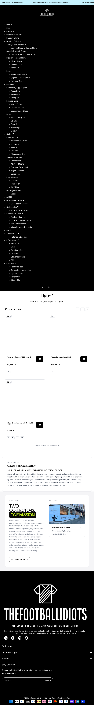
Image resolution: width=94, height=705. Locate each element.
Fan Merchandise (18, 223)
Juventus (15, 180)
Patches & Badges (19, 237)
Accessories (11, 233)
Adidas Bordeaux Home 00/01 (61, 358)
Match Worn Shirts (19, 74)
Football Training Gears (21, 220)
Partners (10, 263)
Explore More (12, 101)
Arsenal (14, 147)
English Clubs (12, 137)
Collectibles (11, 207)
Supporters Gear (13, 213)
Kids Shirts (15, 68)
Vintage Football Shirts (16, 44)
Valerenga (15, 94)
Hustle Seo (65, 698)
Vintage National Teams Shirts (24, 48)
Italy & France (12, 177)
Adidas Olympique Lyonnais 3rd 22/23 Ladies (20, 424)
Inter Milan (15, 184)
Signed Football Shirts (20, 78)
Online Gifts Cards (14, 34)
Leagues (10, 84)
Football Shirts (13, 41)
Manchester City (18, 154)
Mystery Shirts (12, 38)
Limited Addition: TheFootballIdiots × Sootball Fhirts (49, 2)
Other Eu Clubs (17, 107)
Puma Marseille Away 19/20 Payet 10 (19, 358)
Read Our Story (18, 559)
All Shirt (9, 197)
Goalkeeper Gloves (19, 204)
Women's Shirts (17, 64)
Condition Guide (18, 250)
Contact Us (16, 253)
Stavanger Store (18, 257)
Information (11, 240)
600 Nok (10, 31)
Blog (13, 247)
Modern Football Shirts (16, 58)
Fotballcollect (17, 267)
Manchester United (19, 141)
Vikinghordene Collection (22, 227)
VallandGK (15, 277)
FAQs (13, 260)
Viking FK (15, 98)
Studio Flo (15, 280)
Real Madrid (16, 160)
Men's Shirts (16, 61)
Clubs (9, 134)
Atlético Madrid (17, 164)
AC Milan (15, 187)
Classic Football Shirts (16, 51)
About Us (15, 243)
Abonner (47, 680)
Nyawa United (17, 273)
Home (33, 301)
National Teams (17, 81)
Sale (8, 28)
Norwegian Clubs (13, 190)
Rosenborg (15, 91)
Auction (9, 230)
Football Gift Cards (19, 210)
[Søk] (43, 287)
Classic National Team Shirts (23, 54)
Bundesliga (15, 127)
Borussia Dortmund (19, 167)
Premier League (18, 117)
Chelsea (14, 150)
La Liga (14, 121)
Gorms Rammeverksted (21, 270)
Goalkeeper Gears (14, 200)
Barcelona (15, 174)
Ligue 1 (14, 131)
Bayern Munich (17, 170)
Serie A (14, 124)
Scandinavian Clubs (19, 111)
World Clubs (16, 104)
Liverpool (15, 144)
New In (9, 24)
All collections (46, 301)
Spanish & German (14, 157)
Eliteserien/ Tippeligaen (16, 87)
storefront (65, 522)
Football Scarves (18, 217)
